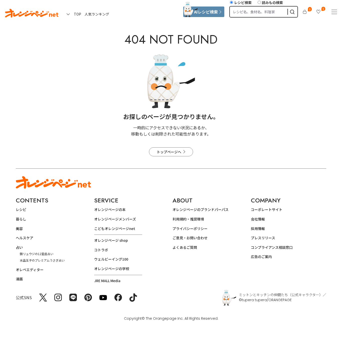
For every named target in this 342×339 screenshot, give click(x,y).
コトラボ (101, 249)
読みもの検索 (272, 2)
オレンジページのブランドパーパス (201, 209)
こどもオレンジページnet (114, 228)
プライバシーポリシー (190, 228)
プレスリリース (263, 237)
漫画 (19, 278)
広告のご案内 (261, 256)
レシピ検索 (243, 2)
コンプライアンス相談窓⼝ (272, 247)
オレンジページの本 (110, 209)
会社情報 (258, 218)
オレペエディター (30, 269)
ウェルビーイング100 (111, 259)
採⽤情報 (258, 228)
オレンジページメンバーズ (115, 218)
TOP (77, 14)
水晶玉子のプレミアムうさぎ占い (42, 260)
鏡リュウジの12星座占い (36, 254)
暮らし (21, 218)
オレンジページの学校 (111, 268)
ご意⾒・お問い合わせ (190, 237)
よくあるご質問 (185, 247)
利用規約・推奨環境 (188, 218)
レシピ (21, 209)
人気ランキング (97, 14)
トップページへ (169, 151)
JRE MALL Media (107, 280)
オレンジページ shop (111, 240)
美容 (19, 228)
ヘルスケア (24, 237)
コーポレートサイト (266, 209)
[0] (304, 12)
